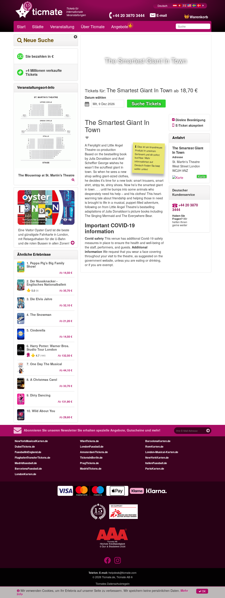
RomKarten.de (154, 446)
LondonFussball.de (91, 446)
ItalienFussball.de (156, 463)
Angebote (119, 26)
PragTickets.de (89, 463)
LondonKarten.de (25, 474)
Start (21, 26)
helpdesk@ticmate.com (122, 572)
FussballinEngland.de (28, 452)
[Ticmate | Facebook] (107, 560)
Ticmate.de (108, 577)
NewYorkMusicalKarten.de (31, 441)
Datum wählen (95, 97)
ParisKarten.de (154, 468)
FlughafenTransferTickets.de (32, 457)
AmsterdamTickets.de (94, 452)
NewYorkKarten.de (157, 457)
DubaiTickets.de (25, 446)
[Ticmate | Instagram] (117, 560)
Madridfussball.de (26, 463)
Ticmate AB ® (124, 577)
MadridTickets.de (91, 468)
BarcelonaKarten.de (158, 441)
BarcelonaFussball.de (28, 468)
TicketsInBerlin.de (91, 457)
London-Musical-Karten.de (161, 452)
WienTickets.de (89, 441)
